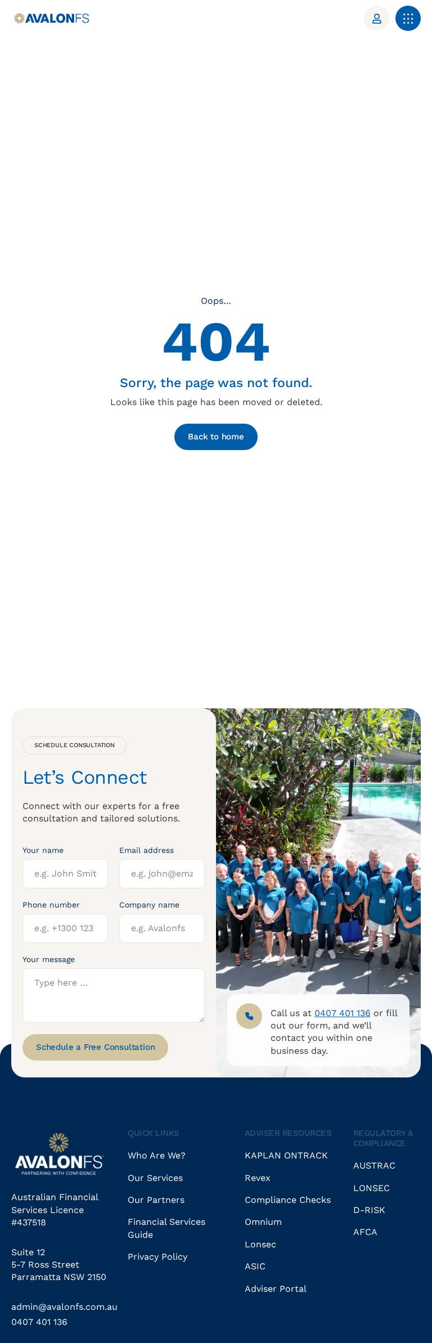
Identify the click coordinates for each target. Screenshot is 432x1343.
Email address (146, 850)
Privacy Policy (157, 1256)
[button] (408, 18)
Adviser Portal (276, 1288)
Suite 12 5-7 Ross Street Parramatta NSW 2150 (58, 1265)
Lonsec (260, 1244)
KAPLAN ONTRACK (286, 1155)
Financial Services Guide (166, 1227)
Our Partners (156, 1199)
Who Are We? (157, 1155)
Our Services (155, 1178)
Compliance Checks (288, 1199)
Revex (258, 1178)
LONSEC (371, 1188)
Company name (149, 904)
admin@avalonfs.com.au (64, 1306)
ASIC (255, 1266)
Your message (48, 959)
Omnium (263, 1221)
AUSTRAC (374, 1165)
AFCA (365, 1232)
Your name (43, 850)
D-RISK (369, 1210)
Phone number (51, 904)
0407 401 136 (39, 1322)
